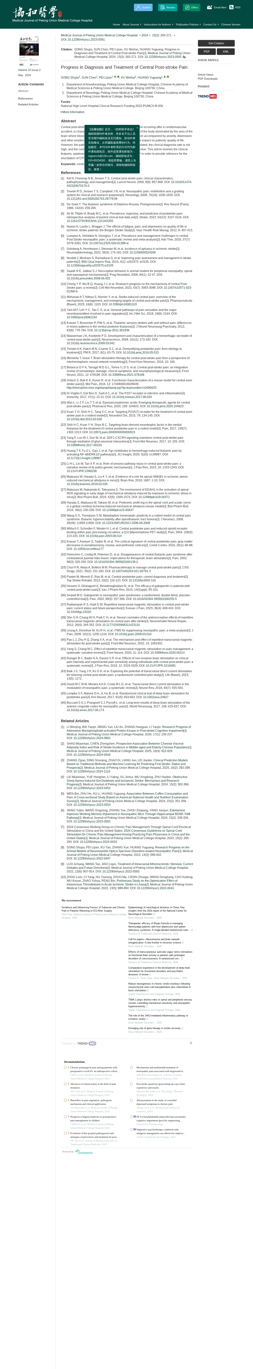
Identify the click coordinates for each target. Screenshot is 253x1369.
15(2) (155, 35)
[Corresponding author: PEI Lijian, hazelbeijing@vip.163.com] (115, 76)
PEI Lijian (105, 77)
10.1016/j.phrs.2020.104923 (165, 406)
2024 (145, 35)
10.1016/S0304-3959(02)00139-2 (116, 561)
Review (171, 7)
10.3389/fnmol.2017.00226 (84, 445)
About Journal (131, 24)
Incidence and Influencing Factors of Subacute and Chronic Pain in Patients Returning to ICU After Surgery (93, 909)
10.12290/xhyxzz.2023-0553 (92, 804)
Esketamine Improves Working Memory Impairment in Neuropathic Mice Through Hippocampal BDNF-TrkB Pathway (128, 814)
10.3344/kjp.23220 (79, 611)
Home (116, 24)
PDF (207, 51)
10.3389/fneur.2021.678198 (126, 374)
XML (226, 51)
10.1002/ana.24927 (156, 697)
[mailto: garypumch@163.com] (168, 76)
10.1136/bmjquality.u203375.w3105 (90, 265)
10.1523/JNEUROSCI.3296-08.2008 (126, 523)
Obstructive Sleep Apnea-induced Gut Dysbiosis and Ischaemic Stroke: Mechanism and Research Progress (127, 780)
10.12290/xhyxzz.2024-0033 (98, 841)
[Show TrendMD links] (190, 1042)
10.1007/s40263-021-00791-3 (131, 571)
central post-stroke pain (92, 164)
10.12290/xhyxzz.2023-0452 (92, 788)
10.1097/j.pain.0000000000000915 (112, 432)
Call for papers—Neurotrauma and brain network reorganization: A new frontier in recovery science (154, 941)
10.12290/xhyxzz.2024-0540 (92, 754)
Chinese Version (230, 24)
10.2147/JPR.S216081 (161, 665)
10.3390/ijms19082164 (82, 317)
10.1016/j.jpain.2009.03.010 (133, 634)
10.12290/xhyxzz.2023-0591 (86, 39)
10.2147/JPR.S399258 (82, 471)
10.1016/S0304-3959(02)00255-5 (155, 598)
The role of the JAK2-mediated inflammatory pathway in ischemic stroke (158, 1017)
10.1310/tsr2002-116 (142, 580)
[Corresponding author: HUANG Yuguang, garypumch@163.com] (165, 76)
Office (194, 7)
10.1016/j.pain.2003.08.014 (104, 535)
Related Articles (28, 104)
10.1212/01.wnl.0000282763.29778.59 (92, 198)
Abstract (23, 90)
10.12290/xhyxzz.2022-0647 (92, 858)
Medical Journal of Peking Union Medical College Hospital (99, 35)
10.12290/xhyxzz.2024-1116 (91, 771)
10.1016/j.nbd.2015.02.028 (84, 419)
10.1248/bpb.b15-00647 (118, 510)
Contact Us (209, 24)
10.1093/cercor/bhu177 (88, 548)
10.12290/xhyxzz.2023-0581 (92, 821)
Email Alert (220, 7)
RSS (237, 7)
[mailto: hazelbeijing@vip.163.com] (118, 76)
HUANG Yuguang (149, 77)
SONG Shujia (70, 77)
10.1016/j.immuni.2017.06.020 (132, 397)
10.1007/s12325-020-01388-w (109, 243)
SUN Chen (89, 77)
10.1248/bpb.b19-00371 (154, 497)
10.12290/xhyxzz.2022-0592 (120, 871)
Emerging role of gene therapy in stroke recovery (154, 1028)
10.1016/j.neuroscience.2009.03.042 (91, 343)
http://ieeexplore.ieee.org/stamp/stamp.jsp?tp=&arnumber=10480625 (112, 387)
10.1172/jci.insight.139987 (84, 458)
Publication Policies (187, 24)
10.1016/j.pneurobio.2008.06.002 (88, 278)
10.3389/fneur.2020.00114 (167, 652)
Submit (146, 7)
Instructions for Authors (157, 24)
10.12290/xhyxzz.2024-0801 (92, 738)
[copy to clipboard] (184, 56)
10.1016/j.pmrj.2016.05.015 (141, 352)
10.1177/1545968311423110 (121, 624)
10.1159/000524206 (142, 252)
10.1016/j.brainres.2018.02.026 (87, 484)
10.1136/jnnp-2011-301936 (111, 330)
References (25, 98)
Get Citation (216, 43)
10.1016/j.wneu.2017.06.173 (85, 710)
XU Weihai (128, 77)
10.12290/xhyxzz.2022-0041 (155, 888)
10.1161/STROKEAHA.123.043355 (90, 221)
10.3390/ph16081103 (123, 304)
